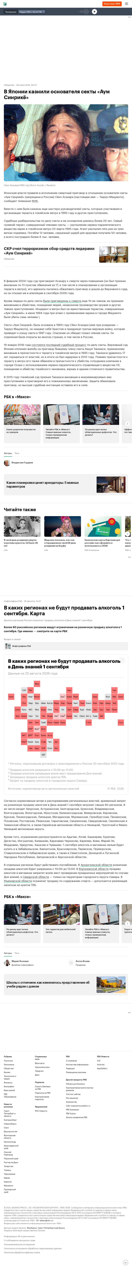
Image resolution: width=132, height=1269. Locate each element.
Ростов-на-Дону (11, 1162)
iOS (98, 1060)
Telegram (39, 1070)
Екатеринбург (10, 1119)
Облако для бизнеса (75, 1083)
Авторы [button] (8, 453)
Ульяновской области (18, 880)
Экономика (9, 1064)
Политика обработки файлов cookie (22, 1252)
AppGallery (102, 1068)
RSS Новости (41, 1110)
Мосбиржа (32, 1227)
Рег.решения (72, 1097)
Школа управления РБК (76, 1117)
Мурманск (8, 1185)
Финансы (8, 1082)
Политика (8, 1060)
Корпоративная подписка (42, 1097)
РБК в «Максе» (17, 397)
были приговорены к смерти (62, 300)
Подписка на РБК (42, 1092)
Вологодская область (9, 1136)
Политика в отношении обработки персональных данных (33, 1248)
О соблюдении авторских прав (19, 1239)
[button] (22, 423)
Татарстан (8, 1166)
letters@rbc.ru (46, 1220)
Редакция (70, 1068)
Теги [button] (16, 453)
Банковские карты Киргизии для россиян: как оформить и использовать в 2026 (102, 543)
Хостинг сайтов (73, 1094)
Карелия (8, 1181)
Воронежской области (93, 868)
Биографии (9, 1086)
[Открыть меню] (126, 4)
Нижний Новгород (8, 1153)
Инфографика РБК (13, 600)
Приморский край (10, 1190)
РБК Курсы (71, 1113)
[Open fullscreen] (122, 660)
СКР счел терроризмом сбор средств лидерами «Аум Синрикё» (49, 251)
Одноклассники (42, 1067)
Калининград (10, 1141)
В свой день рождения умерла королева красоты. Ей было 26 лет (21, 543)
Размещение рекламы (76, 1072)
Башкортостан (10, 1131)
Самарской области (36, 876)
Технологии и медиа (10, 1077)
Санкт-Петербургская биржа (51, 1227)
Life (6, 550)
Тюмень (7, 1170)
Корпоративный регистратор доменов (79, 1088)
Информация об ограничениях (19, 1235)
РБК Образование (10, 1095)
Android (100, 1064)
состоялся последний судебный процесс (59, 344)
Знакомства (71, 1101)
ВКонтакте (39, 1063)
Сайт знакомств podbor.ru (78, 1105)
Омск (6, 1127)
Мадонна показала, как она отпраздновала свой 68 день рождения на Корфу (60, 543)
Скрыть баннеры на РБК (42, 1087)
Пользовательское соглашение (19, 1244)
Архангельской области (96, 864)
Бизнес (7, 1072)
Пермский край (11, 1158)
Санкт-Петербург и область (10, 1113)
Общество (9, 84)
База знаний (9, 1090)
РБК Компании (92, 550)
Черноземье (9, 1173)
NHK (35, 200)
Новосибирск (10, 1123)
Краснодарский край (11, 1146)
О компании (71, 1060)
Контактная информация (77, 1064)
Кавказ (7, 1177)
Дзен (37, 1074)
